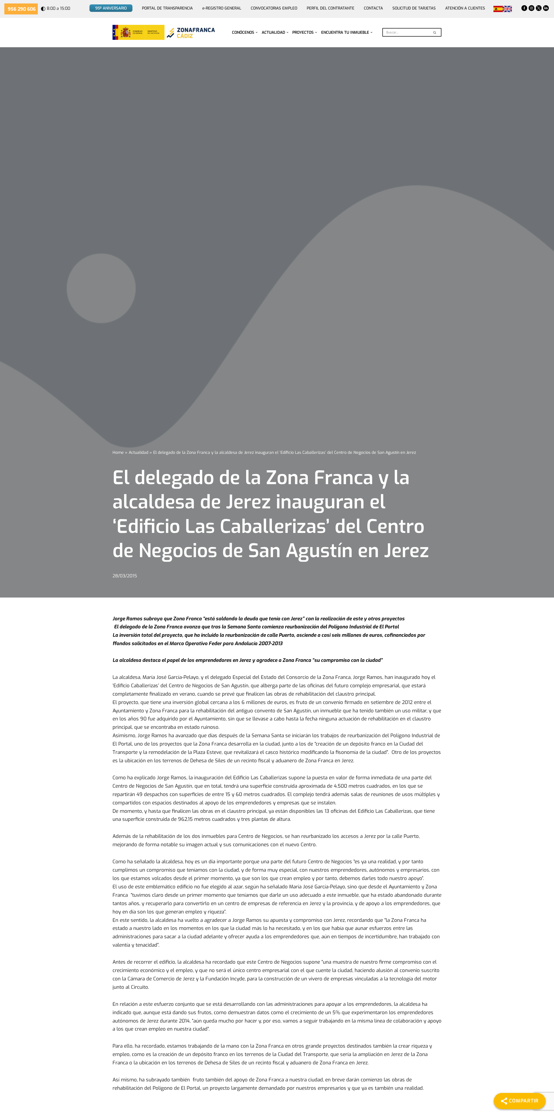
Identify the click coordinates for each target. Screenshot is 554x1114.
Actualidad (138, 452)
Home (118, 452)
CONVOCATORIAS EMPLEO (274, 8)
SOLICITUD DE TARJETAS (414, 8)
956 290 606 (22, 9)
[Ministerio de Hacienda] (138, 32)
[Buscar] (434, 32)
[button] (257, 32)
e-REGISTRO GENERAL (221, 8)
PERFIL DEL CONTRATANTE (330, 8)
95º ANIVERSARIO (111, 8)
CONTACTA (373, 8)
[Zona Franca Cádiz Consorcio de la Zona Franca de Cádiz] (190, 32)
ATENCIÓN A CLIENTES (465, 8)
